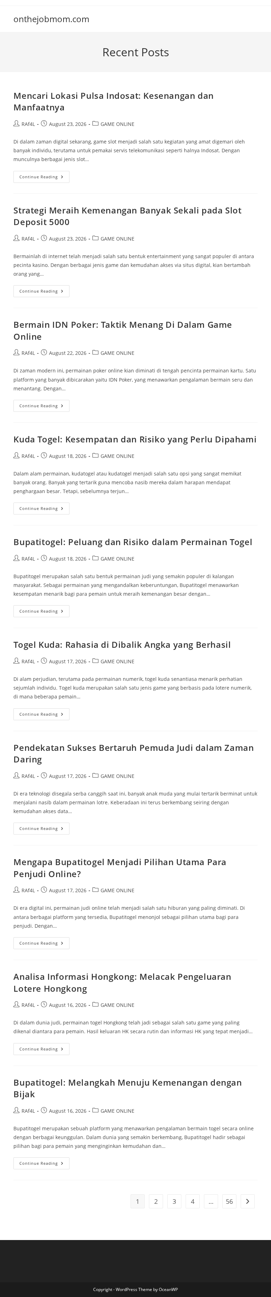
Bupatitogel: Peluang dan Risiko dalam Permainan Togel (132, 542)
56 (229, 1201)
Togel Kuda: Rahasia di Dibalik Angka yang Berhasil (122, 644)
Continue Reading (44, 178)
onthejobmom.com (51, 19)
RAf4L (28, 124)
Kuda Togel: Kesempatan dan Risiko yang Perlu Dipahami (135, 439)
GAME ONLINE (117, 124)
